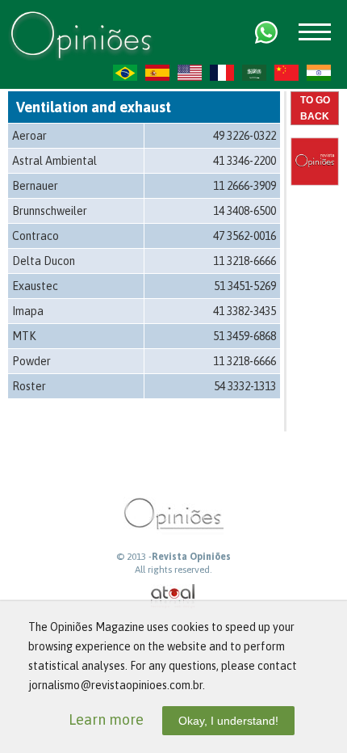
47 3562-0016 (244, 235)
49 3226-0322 (244, 135)
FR (222, 73)
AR (254, 73)
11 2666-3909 (244, 185)
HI (319, 73)
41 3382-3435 (244, 311)
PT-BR (125, 73)
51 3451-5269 (245, 286)
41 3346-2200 (244, 160)
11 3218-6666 (244, 261)
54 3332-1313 (245, 386)
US (190, 73)
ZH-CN (286, 73)
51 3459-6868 (244, 336)
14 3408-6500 (244, 210)
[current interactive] (173, 596)
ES (157, 73)
